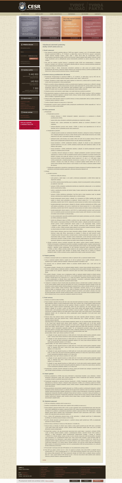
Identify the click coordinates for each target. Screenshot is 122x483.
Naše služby (39, 14)
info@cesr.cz (25, 474)
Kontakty (98, 14)
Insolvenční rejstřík (25, 101)
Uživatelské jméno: (25, 48)
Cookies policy (58, 476)
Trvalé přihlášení (24, 55)
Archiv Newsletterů (25, 117)
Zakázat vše (75, 480)
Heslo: (22, 52)
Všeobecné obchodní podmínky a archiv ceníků (66, 472)
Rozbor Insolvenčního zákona (28, 106)
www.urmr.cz (24, 472)
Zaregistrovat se (25, 61)
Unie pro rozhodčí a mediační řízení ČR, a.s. (91, 467)
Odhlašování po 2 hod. (33, 55)
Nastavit (86, 480)
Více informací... (32, 37)
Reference (71, 14)
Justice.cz (23, 103)
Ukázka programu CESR (61, 467)
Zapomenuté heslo (25, 63)
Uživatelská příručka (60, 471)
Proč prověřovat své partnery (27, 108)
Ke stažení (85, 14)
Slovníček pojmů (25, 115)
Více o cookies (49, 481)
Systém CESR (25, 14)
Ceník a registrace (56, 14)
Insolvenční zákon (25, 105)
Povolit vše (98, 480)
